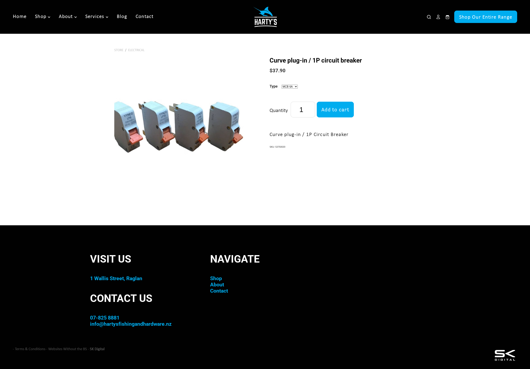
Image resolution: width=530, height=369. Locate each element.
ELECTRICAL (136, 49)
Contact (145, 16)
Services (95, 16)
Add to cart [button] (335, 109)
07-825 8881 (104, 317)
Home (19, 16)
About (66, 16)
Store (118, 49)
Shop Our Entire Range (485, 16)
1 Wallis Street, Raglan (116, 278)
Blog (122, 16)
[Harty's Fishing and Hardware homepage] (265, 16)
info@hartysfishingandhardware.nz (131, 323)
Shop (41, 16)
